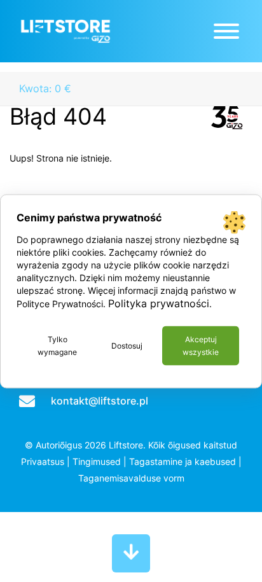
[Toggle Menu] (226, 31)
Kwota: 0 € (45, 88)
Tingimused (96, 461)
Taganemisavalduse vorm (131, 478)
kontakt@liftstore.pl (99, 400)
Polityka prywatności (158, 302)
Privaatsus (42, 461)
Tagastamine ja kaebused (182, 461)
